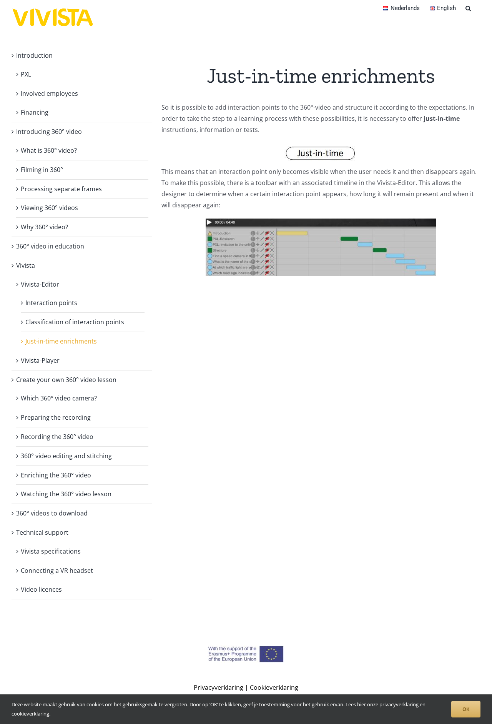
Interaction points (51, 303)
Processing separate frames (61, 189)
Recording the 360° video (57, 436)
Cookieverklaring (274, 687)
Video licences (41, 589)
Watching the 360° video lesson (66, 494)
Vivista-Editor (40, 284)
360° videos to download (52, 513)
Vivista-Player (40, 360)
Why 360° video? (44, 227)
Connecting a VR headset (57, 570)
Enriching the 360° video (56, 475)
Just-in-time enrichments (61, 341)
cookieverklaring (30, 713)
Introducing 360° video (49, 131)
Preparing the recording (56, 417)
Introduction (34, 55)
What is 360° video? (49, 150)
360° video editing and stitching (66, 456)
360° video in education (50, 246)
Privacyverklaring (218, 687)
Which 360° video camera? (59, 398)
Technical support (42, 532)
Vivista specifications (51, 551)
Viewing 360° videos (49, 208)
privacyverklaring (399, 704)
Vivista (25, 265)
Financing (34, 112)
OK (465, 709)
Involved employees (49, 93)
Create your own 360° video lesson (66, 379)
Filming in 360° (42, 169)
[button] (468, 7)
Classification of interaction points (74, 322)
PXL (26, 74)
